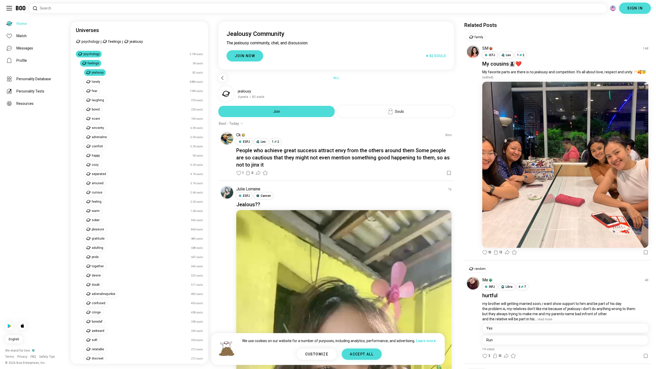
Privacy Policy (357, 359)
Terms (336, 359)
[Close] (11, 11)
